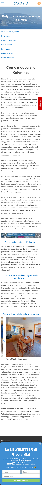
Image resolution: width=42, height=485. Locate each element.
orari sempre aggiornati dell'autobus (19, 293)
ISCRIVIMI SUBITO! (21, 480)
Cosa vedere (6, 45)
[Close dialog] (40, 444)
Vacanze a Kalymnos (10, 32)
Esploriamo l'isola (8, 40)
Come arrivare (7, 53)
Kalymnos (5, 36)
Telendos (5, 414)
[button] (3, 339)
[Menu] (2, 3)
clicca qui (5, 270)
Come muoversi (7, 58)
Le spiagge (5, 49)
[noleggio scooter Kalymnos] (21, 239)
